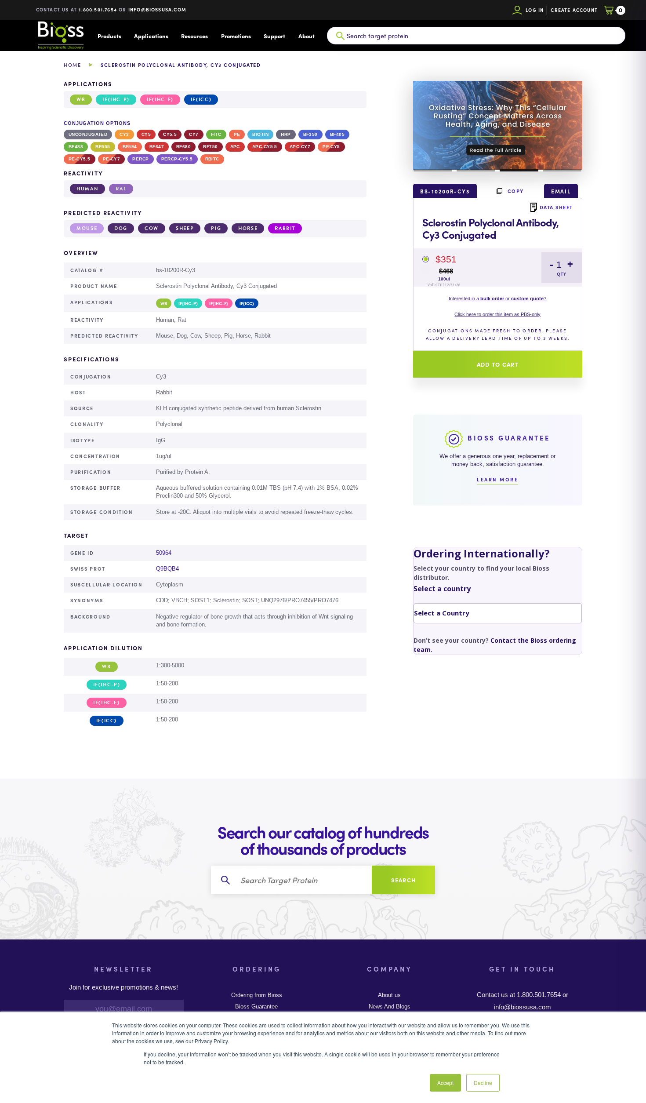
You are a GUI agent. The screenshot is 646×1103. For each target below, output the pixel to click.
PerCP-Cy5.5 (177, 159)
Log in (535, 10)
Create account (574, 10)
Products (109, 36)
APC (235, 146)
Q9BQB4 (167, 568)
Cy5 (146, 134)
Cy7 (193, 134)
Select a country (442, 588)
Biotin (260, 134)
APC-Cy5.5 (264, 146)
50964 (163, 553)
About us (389, 995)
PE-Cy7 (111, 159)
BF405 (337, 134)
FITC (216, 134)
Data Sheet (556, 207)
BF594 (130, 146)
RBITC (212, 159)
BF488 (76, 146)
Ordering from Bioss (256, 995)
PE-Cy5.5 (80, 159)
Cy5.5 (170, 134)
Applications (151, 36)
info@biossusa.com (157, 9)
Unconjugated (88, 134)
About (306, 36)
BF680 (183, 146)
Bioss (60, 35)
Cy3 (124, 134)
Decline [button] (483, 1082)
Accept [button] (445, 1082)
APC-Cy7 (300, 146)
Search (403, 880)
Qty (561, 274)
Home (72, 64)
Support (274, 36)
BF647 (156, 146)
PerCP (140, 159)
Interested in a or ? (497, 298)
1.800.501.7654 (98, 9)
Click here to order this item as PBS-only (497, 314)
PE (237, 134)
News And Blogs (389, 1007)
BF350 (310, 134)
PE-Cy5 (331, 146)
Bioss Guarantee (256, 1007)
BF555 (102, 146)
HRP (285, 134)
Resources (194, 36)
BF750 (210, 146)
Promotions (236, 36)
